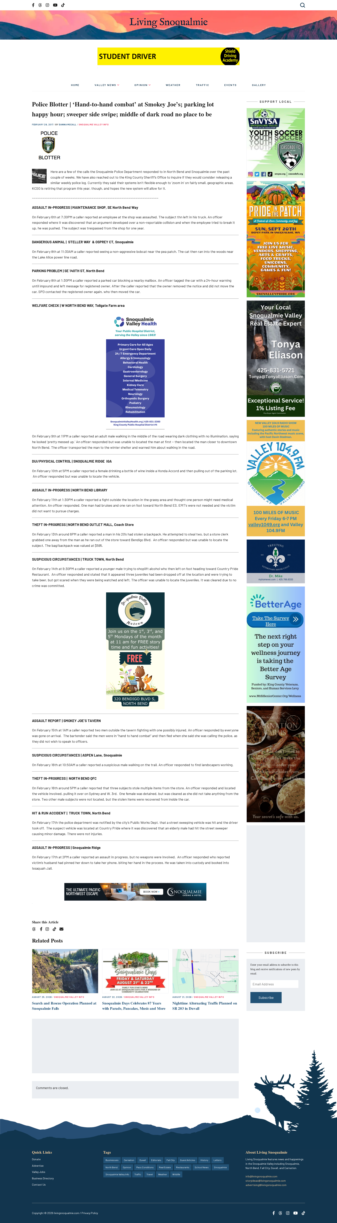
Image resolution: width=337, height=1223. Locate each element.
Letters (218, 1160)
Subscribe (266, 997)
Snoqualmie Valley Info (94, 124)
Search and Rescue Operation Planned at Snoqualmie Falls (64, 1005)
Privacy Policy (90, 1213)
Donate (36, 1159)
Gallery (259, 85)
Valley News (105, 85)
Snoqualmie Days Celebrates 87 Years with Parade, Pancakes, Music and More (133, 1005)
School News (202, 1167)
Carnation (129, 1160)
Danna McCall (68, 124)
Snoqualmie (220, 1167)
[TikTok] (55, 930)
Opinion (141, 85)
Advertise (37, 1165)
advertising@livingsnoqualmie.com (266, 1185)
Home (75, 85)
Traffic (202, 85)
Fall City (171, 1160)
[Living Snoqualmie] (168, 23)
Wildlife (176, 1174)
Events (230, 85)
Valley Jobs (38, 1171)
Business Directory (43, 1178)
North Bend (112, 1167)
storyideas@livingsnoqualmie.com (266, 1180)
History (204, 1160)
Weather (173, 85)
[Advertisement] (135, 1046)
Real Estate (165, 1167)
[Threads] (35, 930)
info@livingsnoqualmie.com (261, 1176)
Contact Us (39, 1184)
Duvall (142, 1160)
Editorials (156, 1160)
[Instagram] (48, 930)
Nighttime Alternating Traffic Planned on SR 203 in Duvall (204, 1005)
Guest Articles (187, 1160)
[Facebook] (42, 930)
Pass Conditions (145, 1167)
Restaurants (182, 1167)
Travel (149, 1174)
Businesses (112, 1160)
